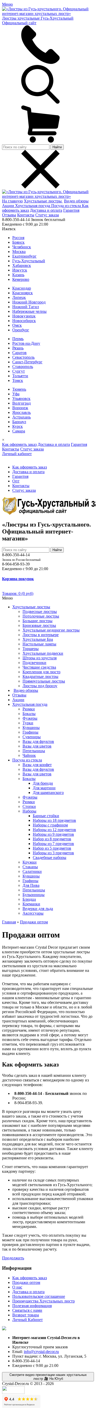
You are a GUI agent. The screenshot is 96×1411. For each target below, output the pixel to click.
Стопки (29, 806)
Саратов (19, 352)
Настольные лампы (39, 644)
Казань (18, 275)
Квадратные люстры (40, 676)
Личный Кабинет (27, 1319)
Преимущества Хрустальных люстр (43, 1301)
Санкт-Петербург (27, 362)
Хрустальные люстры (43, 201)
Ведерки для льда (38, 908)
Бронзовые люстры (39, 625)
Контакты (25, 215)
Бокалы (29, 713)
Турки (28, 723)
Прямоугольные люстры (44, 681)
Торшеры (31, 648)
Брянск (18, 242)
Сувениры (32, 737)
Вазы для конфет (37, 764)
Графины (30, 732)
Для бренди (43, 783)
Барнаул (19, 422)
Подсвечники (34, 662)
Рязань (18, 348)
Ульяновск (21, 398)
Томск (17, 380)
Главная (9, 922)
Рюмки (29, 709)
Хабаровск (21, 265)
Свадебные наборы (49, 857)
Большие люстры (37, 621)
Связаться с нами (27, 1310)
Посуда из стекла (66, 205)
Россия (18, 237)
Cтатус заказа (47, 215)
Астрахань (21, 417)
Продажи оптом (34, 922)
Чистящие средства (39, 667)
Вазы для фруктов (38, 741)
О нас (17, 1287)
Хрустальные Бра (38, 639)
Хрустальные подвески (43, 653)
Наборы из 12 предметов (54, 829)
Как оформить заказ (19, 444)
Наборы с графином (50, 825)
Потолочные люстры (41, 616)
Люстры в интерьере (41, 635)
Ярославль (21, 412)
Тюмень (19, 389)
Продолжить (13, 1258)
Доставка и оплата (46, 210)
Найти (57, 147)
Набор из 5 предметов (52, 848)
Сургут (18, 371)
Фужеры (30, 718)
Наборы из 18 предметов (54, 820)
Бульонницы (34, 894)
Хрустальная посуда (33, 205)
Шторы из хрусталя (40, 658)
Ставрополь (22, 366)
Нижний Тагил (25, 307)
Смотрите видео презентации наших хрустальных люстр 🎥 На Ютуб (48, 1377)
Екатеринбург (24, 256)
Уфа (15, 394)
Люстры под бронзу (40, 686)
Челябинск (21, 247)
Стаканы (30, 867)
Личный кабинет (17, 454)
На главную (12, 201)
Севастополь (23, 357)
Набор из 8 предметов (52, 839)
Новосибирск (24, 320)
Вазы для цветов (37, 746)
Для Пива (31, 885)
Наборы (29, 811)
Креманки (31, 904)
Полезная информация (32, 1305)
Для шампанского (48, 792)
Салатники (32, 871)
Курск (17, 426)
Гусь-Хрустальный (28, 261)
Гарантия (71, 210)
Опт (15, 481)
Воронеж (20, 408)
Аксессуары (33, 913)
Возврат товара (25, 1315)
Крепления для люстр (41, 672)
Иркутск (19, 270)
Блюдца (29, 899)
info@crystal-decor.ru (41, 1351)
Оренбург (20, 330)
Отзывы (9, 215)
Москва (19, 251)
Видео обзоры (76, 201)
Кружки (30, 862)
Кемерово (20, 279)
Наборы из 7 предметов (53, 843)
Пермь (18, 339)
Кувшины (31, 727)
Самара (18, 431)
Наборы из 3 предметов (53, 853)
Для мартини (44, 788)
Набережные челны (29, 311)
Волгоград (21, 403)
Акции (8, 205)
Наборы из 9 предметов (53, 834)
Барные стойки (46, 816)
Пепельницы (34, 751)
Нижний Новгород (29, 302)
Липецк (19, 297)
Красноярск (22, 293)
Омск (17, 325)
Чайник (29, 755)
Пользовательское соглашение (38, 1296)
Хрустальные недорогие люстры (51, 630)
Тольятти (20, 376)
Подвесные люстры (40, 611)
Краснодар (21, 288)
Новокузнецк (24, 316)
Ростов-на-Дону (26, 343)
